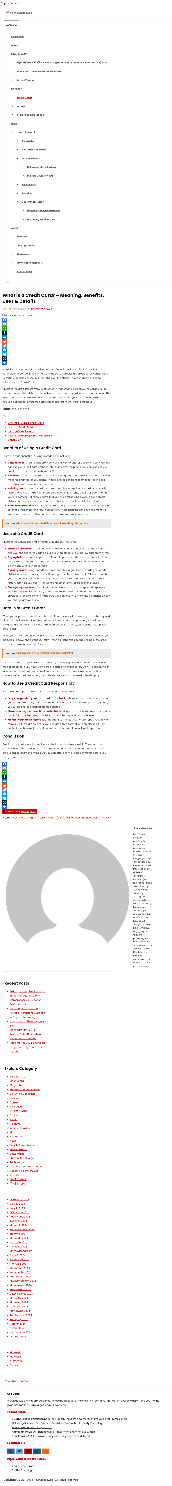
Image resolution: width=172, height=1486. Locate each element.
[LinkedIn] (56, 337)
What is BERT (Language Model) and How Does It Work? (75, 817)
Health (13, 1119)
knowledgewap (44, 1479)
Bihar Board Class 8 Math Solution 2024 (39, 71)
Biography (28, 141)
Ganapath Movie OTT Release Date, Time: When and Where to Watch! (25, 1034)
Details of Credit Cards (21, 431)
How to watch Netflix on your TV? (32, 1427)
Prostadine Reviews (16, 1381)
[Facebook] (56, 320)
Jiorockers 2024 (19, 1199)
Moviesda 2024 (19, 1238)
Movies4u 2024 (19, 1302)
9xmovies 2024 (19, 1306)
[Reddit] (56, 341)
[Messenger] (56, 350)
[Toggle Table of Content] (4, 416)
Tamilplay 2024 (19, 1319)
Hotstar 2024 (18, 1323)
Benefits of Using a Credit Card (26, 422)
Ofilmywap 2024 (19, 1212)
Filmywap (15, 1365)
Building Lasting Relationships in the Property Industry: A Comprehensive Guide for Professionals (69, 1419)
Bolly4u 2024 (17, 1203)
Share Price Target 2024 (30, 114)
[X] (56, 358)
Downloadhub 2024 (21, 1293)
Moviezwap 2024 (20, 1311)
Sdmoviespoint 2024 (22, 1229)
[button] (8, 282)
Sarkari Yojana (25, 80)
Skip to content (10, 3)
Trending (27, 193)
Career (14, 1102)
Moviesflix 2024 (19, 1298)
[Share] (56, 363)
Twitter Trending (22, 1470)
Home (14, 45)
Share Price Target (23, 1466)
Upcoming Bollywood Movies (43, 210)
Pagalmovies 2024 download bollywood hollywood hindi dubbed (27, 1047)
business (15, 1098)
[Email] (56, 324)
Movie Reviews (30, 158)
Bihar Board (18, 54)
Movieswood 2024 (21, 1285)
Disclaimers (23, 254)
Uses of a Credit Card (20, 427)
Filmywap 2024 (19, 1263)
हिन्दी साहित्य (17, 1183)
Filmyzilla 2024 (18, 1246)
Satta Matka (17, 1153)
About (14, 228)
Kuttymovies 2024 (20, 1272)
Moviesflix (15, 1356)
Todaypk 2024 (18, 1221)
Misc (12, 1132)
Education (16, 1106)
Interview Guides (20, 1128)
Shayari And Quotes (22, 1158)
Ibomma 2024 (18, 1233)
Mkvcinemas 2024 (20, 1289)
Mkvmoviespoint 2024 (23, 1281)
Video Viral (16, 1175)
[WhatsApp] (56, 328)
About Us (22, 236)
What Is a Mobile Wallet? (20, 817)
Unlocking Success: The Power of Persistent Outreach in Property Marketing (27, 1013)
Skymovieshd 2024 (21, 1251)
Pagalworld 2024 (20, 1216)
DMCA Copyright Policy (30, 262)
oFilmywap (16, 1361)
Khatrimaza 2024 (20, 1268)
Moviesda (15, 1352)
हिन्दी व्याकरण (18, 1179)
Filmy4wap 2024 (19, 1259)
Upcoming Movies (32, 201)
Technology (29, 184)
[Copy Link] (56, 345)
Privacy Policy (24, 271)
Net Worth (22, 106)
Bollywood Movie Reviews (41, 167)
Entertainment (25, 132)
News (14, 123)
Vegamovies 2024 (21, 1332)
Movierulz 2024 (19, 1225)
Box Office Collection (34, 149)
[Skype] (56, 354)
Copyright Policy (26, 245)
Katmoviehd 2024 (20, 1276)
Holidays (15, 1123)
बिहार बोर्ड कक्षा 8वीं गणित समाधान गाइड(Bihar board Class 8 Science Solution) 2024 (62, 62)
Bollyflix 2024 (17, 1208)
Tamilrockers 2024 (21, 1315)
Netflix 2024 (17, 1328)
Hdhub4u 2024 (18, 1242)
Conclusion (14, 440)
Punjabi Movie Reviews (40, 175)
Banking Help (24, 97)
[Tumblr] (56, 333)
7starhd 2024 (18, 1336)
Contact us (17, 36)
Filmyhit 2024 (18, 1255)
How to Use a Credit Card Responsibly (30, 435)
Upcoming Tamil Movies (41, 219)
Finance (15, 88)
